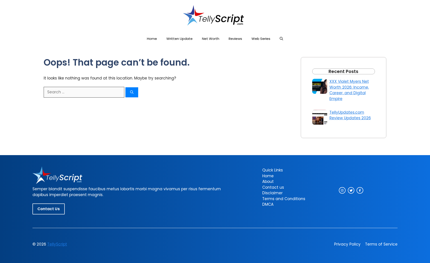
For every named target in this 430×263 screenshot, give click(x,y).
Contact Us (48, 209)
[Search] (131, 92)
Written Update (179, 38)
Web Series (261, 38)
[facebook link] (360, 190)
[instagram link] (342, 190)
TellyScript (57, 244)
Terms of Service (381, 244)
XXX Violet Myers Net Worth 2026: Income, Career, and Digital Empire (349, 90)
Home (152, 38)
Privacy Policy (347, 244)
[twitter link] (351, 190)
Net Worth (210, 38)
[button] (281, 38)
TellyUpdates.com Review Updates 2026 (350, 115)
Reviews (235, 38)
